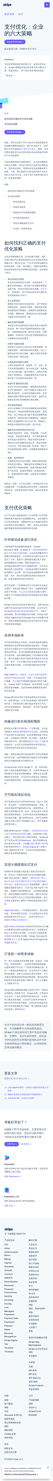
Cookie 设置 (10, 1433)
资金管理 (33, 1282)
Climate (8, 1270)
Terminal (8, 1347)
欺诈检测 (10, 174)
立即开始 (11, 1144)
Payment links (11, 1318)
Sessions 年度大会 (13, 1415)
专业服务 (33, 1323)
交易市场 (33, 1278)
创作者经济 (34, 1297)
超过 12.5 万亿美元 (27, 149)
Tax (6, 1344)
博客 (6, 1407)
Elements (9, 1285)
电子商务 (33, 1259)
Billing (7, 1259)
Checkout (9, 1266)
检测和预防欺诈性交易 (27, 731)
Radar (7, 1329)
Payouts (8, 1325)
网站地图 (8, 1430)
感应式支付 (24, 884)
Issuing (8, 1303)
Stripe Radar (10, 767)
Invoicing (8, 1299)
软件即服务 (34, 1289)
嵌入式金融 (34, 1263)
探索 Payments (11, 1176)
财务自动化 (34, 1267)
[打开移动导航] (47, 5)
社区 (6, 1411)
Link (6, 1307)
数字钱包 (22, 566)
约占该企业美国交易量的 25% (32, 591)
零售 (31, 1331)
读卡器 (9, 932)
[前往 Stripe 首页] (8, 1229)
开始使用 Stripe (14, 41)
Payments (9, 1322)
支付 (20, 13)
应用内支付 (34, 1274)
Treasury (8, 1351)
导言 (6, 113)
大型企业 (33, 1244)
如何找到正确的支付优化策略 (18, 118)
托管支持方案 (10, 1452)
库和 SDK (33, 1381)
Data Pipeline (11, 1281)
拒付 (19, 846)
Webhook (26, 840)
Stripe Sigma (29, 846)
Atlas (7, 1248)
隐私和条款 (9, 1418)
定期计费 (33, 843)
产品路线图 (34, 1400)
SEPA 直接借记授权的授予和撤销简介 (25, 1094)
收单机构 (41, 658)
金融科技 (33, 1301)
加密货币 (8, 1277)
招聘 (31, 1403)
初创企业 (33, 1248)
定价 (6, 1244)
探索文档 (8, 1205)
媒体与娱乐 (34, 1316)
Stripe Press (35, 1411)
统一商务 (8, 960)
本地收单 (43, 171)
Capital (7, 1262)
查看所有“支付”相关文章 (15, 1078)
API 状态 (33, 1374)
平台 (31, 1285)
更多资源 (9, 13)
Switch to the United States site (20, 1474)
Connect (8, 1274)
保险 (31, 1312)
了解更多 (8, 75)
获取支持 (8, 1448)
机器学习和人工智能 (36, 741)
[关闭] (48, 1468)
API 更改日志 (35, 1377)
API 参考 (33, 1370)
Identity (8, 1296)
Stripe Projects (36, 1385)
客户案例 (8, 1403)
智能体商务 (34, 1252)
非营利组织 (34, 1319)
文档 (31, 1366)
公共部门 (33, 1327)
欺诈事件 (22, 295)
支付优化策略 (10, 124)
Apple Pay (35, 562)
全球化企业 (34, 1270)
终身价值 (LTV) (29, 421)
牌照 (6, 1426)
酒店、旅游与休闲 (37, 1308)
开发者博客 (34, 1389)
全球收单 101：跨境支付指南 (21, 1098)
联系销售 (25, 1144)
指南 (6, 1400)
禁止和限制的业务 (12, 1422)
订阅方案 (44, 843)
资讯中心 (33, 1407)
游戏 (31, 1304)
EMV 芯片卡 (12, 939)
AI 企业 (32, 1293)
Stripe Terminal (17, 926)
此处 (23, 1009)
